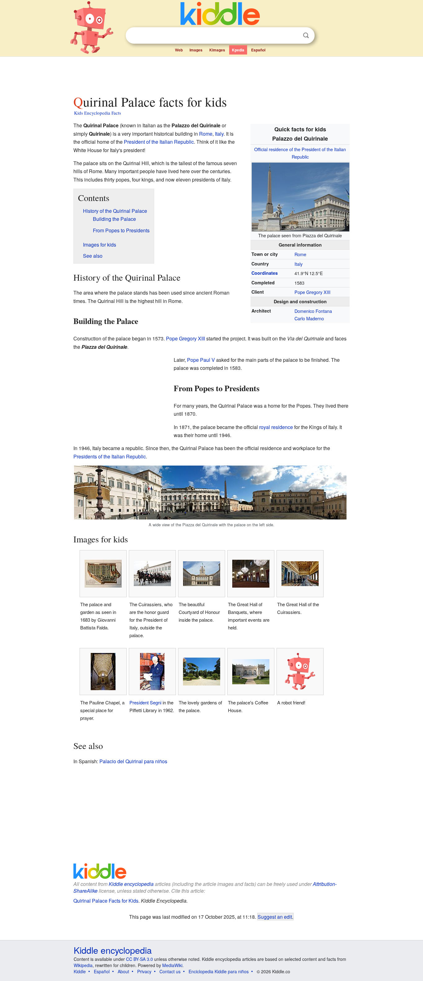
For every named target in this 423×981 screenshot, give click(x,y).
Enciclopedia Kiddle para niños (219, 971)
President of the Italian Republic (159, 141)
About (123, 971)
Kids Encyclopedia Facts (97, 113)
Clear (293, 35)
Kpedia (238, 50)
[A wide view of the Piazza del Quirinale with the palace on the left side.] (210, 491)
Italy (298, 264)
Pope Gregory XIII (312, 292)
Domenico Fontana (313, 311)
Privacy (144, 971)
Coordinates (264, 273)
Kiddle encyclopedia (131, 883)
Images (196, 50)
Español (258, 50)
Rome (300, 254)
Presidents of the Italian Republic (109, 456)
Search (306, 35)
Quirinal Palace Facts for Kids (105, 900)
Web (179, 50)
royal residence (276, 427)
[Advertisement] (211, 74)
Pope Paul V (201, 359)
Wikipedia (83, 965)
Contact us (170, 971)
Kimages (217, 50)
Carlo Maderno (309, 318)
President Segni (145, 702)
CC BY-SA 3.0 (139, 959)
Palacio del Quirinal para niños (133, 761)
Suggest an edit (275, 916)
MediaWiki (172, 965)
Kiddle (80, 971)
